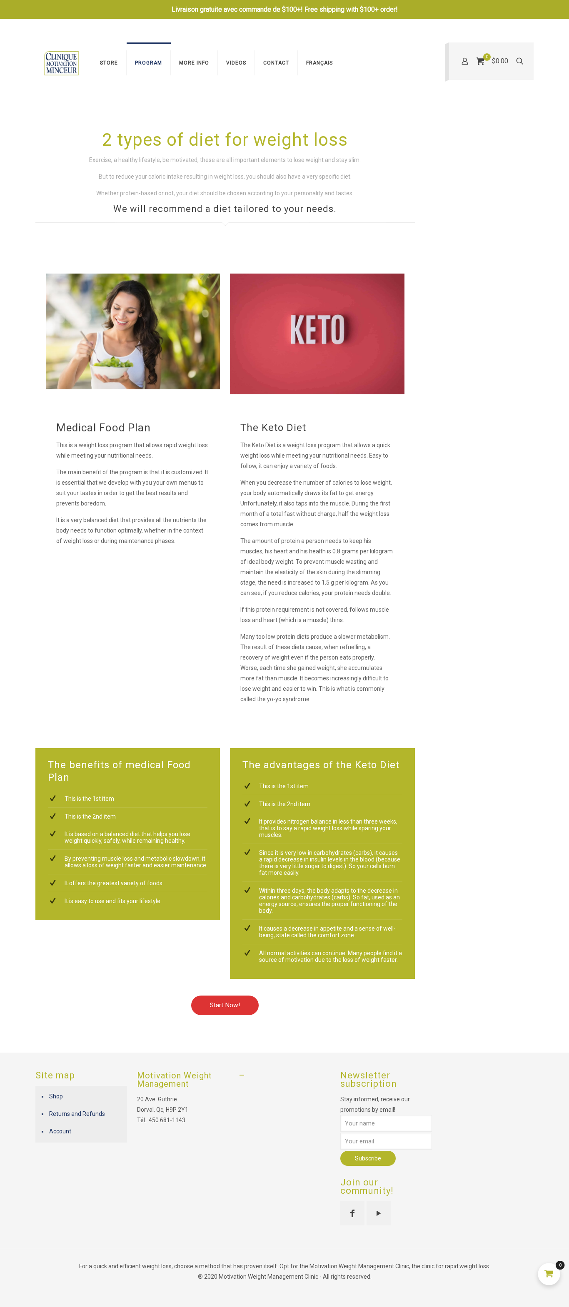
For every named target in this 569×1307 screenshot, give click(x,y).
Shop (56, 1096)
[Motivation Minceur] (61, 63)
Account (60, 1131)
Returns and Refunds (77, 1113)
